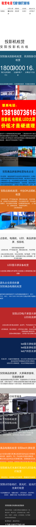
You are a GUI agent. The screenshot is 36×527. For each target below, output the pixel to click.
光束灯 (24, 11)
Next (33, 222)
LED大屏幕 (10, 8)
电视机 (2, 11)
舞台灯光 (32, 8)
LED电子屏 (32, 11)
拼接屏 (17, 11)
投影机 (17, 8)
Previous (3, 222)
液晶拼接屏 (10, 11)
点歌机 (24, 8)
